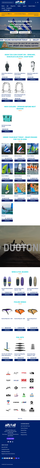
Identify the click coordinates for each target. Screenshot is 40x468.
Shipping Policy (24, 434)
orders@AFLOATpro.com (10, 430)
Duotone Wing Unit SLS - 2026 (32, 319)
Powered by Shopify (10, 464)
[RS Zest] (7, 188)
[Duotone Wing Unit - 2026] (20, 311)
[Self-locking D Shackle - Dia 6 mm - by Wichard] (7, 87)
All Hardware (20, 32)
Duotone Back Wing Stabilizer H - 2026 (31, 354)
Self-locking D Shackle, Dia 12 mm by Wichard (19, 95)
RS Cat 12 (16, 195)
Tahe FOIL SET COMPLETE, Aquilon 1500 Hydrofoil (7, 354)
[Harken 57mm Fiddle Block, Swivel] (7, 66)
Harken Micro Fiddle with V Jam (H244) (32, 74)
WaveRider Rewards (6, 451)
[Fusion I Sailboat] (32, 148)
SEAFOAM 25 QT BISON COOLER (6, 126)
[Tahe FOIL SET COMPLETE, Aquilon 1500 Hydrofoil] (7, 347)
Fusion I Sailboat (30, 155)
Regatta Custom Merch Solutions (8, 453)
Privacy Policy (23, 432)
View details (7, 79)
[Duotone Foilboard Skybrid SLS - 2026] (32, 281)
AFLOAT (5, 464)
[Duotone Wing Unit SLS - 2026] (32, 311)
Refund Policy (23, 430)
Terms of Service (24, 428)
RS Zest (3, 195)
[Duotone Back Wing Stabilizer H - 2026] (32, 347)
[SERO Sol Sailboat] (20, 148)
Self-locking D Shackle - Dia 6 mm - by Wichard (6, 95)
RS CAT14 (29, 195)
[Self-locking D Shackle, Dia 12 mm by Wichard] (20, 87)
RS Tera (28, 175)
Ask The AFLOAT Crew (25, 426)
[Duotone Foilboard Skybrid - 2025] (7, 281)
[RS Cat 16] (7, 208)
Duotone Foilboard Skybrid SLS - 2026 (32, 289)
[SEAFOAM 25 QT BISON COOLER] (7, 118)
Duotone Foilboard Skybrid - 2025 (7, 289)
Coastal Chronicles (5, 449)
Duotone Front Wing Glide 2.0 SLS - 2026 (19, 354)
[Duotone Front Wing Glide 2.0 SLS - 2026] (20, 347)
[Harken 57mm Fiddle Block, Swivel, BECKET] (20, 66)
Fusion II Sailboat (5, 175)
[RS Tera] (32, 168)
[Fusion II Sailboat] (7, 168)
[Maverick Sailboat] (20, 168)
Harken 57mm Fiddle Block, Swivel (7, 74)
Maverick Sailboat (18, 175)
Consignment (9, 8)
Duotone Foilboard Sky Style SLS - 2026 (19, 289)
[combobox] (8, 2)
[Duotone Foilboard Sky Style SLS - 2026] (20, 281)
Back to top (20, 418)
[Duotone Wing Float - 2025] (7, 311)
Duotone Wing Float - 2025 (7, 318)
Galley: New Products (28, 40)
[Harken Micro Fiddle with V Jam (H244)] (32, 66)
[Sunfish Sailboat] (7, 148)
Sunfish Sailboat (5, 155)
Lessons (3, 8)
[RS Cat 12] (20, 188)
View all (20, 58)
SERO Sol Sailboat (18, 155)
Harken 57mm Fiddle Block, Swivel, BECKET (19, 74)
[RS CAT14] (32, 188)
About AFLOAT (5, 447)
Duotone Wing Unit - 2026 (19, 318)
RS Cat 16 (3, 215)
